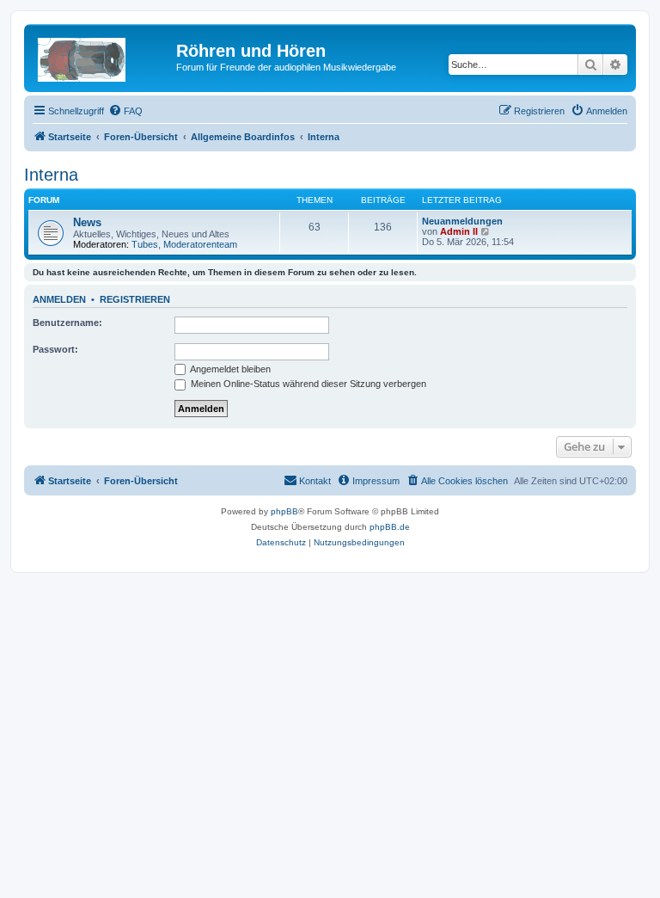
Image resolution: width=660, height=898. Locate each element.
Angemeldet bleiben (229, 369)
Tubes (144, 244)
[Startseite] (102, 55)
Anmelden (59, 299)
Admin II (459, 231)
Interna (51, 174)
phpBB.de (390, 527)
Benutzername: (67, 322)
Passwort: (55, 349)
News (87, 222)
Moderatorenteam (200, 244)
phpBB (284, 511)
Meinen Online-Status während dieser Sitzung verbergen (307, 383)
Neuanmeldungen (462, 221)
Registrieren (135, 299)
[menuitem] (125, 111)
